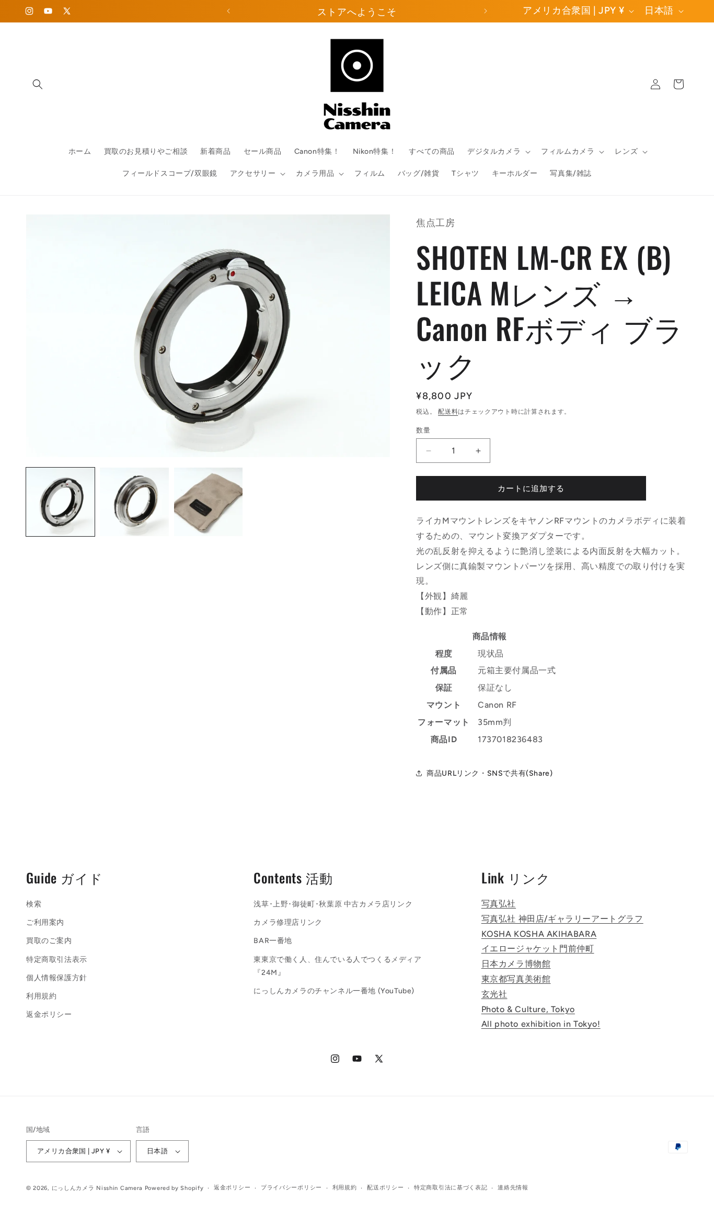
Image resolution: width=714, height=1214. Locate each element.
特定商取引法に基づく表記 (450, 1187)
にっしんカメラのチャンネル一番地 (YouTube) (334, 990)
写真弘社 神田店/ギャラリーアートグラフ (562, 919)
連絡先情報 (513, 1187)
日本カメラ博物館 (516, 964)
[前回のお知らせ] (228, 11)
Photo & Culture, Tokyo (528, 1009)
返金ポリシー (49, 1014)
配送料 (448, 411)
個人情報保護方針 (56, 977)
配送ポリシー (385, 1187)
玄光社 (494, 994)
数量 (423, 430)
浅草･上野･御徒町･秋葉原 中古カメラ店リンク (333, 904)
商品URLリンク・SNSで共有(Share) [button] (489, 773)
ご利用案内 (45, 922)
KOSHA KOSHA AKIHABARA (539, 934)
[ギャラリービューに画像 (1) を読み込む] (60, 502)
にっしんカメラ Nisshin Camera (97, 1188)
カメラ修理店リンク (288, 922)
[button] (37, 84)
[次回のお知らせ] (485, 11)
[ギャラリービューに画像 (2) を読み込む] (134, 502)
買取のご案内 (49, 940)
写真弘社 (498, 904)
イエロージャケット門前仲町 (537, 949)
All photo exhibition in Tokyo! (541, 1024)
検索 (33, 904)
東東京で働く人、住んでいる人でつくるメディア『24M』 (337, 966)
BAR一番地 (273, 940)
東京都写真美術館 (516, 979)
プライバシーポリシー (291, 1187)
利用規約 (41, 996)
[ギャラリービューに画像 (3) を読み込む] (208, 502)
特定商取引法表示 (56, 959)
